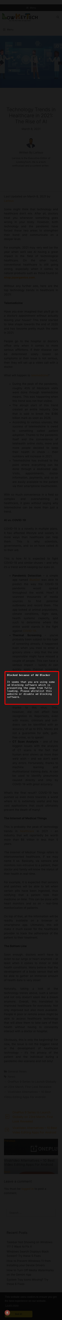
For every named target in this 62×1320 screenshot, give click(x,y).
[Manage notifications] (7, 1312)
